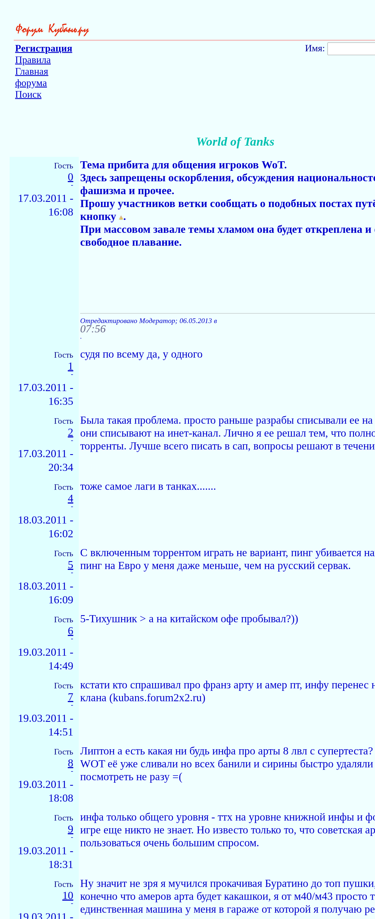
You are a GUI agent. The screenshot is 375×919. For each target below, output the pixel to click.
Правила (33, 59)
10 (67, 896)
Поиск (28, 94)
